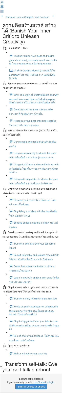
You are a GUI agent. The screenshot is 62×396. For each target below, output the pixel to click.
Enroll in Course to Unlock (31, 386)
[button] (2, 3)
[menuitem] (2, 7)
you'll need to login (44, 382)
